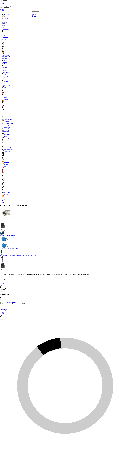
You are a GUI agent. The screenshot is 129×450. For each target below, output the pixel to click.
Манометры (5, 87)
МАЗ (11, 296)
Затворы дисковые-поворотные (6, 75)
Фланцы (5, 16)
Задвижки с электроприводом (6, 64)
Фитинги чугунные (6, 47)
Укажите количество (2, 289)
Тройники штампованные (6, 33)
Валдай (3, 296)
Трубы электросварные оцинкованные (7, 117)
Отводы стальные (5, 21)
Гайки (4, 179)
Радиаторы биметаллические (7, 194)
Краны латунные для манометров (7, 57)
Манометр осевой (5, 88)
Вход (2, 4)
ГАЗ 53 (4, 296)
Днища (4, 35)
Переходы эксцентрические (6, 29)
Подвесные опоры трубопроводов (8, 149)
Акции (2, 200)
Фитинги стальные (6, 45)
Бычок (10, 296)
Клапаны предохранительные (6, 69)
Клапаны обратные (5, 67)
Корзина (1, 8)
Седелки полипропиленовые (6, 129)
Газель (1, 296)
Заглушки (5, 39)
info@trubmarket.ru (2, 9)
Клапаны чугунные (5, 70)
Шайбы (4, 181)
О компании (3, 2)
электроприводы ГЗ (6, 99)
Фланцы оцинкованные (5, 18)
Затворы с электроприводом (6, 76)
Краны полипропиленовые (6, 130)
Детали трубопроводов (6, 14)
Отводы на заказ (5, 23)
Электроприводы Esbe (6, 101)
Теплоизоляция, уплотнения (7, 151)
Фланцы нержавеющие (5, 17)
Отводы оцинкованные (5, 22)
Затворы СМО (4, 77)
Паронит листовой (6, 166)
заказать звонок (2, 10)
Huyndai (15, 296)
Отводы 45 (4, 25)
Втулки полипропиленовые (6, 128)
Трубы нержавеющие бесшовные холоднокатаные (8, 122)
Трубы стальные (5, 112)
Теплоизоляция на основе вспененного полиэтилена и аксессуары (11, 153)
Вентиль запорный (6, 81)
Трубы (4, 110)
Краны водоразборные (5, 58)
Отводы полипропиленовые (6, 126)
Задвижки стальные (5, 62)
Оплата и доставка (4, 201)
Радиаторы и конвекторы (7, 192)
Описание (3, 270)
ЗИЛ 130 (6, 296)
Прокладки (5, 183)
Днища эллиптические (5, 36)
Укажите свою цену (2, 290)
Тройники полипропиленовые (6, 127)
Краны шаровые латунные (6, 54)
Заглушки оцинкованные (6, 40)
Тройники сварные (5, 32)
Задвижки (5, 60)
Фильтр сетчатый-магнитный (6, 85)
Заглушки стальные (5, 41)
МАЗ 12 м (19, 296)
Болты (4, 177)
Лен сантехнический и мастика (7, 168)
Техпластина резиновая (6, 164)
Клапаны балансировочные (6, 68)
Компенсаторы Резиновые (7, 140)
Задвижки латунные (5, 61)
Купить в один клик (5, 283)
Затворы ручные (5, 78)
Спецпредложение (4, 199)
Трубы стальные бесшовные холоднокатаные (8, 114)
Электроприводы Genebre (7, 95)
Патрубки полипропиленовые (6, 131)
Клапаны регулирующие (6, 71)
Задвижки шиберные (5, 63)
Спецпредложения (4, 1)
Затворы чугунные (5, 79)
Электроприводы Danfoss (7, 97)
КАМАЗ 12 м (21, 296)
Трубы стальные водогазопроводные (7, 113)
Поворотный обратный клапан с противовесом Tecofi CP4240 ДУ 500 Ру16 (9, 248)
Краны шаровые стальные (6, 55)
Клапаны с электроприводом (6, 72)
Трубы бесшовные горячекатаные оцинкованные (8, 119)
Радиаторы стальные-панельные (7, 196)
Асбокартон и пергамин (6, 162)
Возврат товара (26, 303)
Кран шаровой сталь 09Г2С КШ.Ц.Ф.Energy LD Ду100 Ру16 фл (7, 235)
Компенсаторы (5, 136)
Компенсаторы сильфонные (7, 138)
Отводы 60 (4, 24)
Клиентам (3, 3)
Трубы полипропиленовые (7, 125)
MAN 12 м (24, 296)
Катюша (8, 296)
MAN (17, 296)
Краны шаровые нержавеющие (6, 56)
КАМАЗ (13, 296)
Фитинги (5, 43)
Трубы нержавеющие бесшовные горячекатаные (8, 123)
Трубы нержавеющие (6, 121)
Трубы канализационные (7, 134)
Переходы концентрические (6, 28)
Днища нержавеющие (5, 37)
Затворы (5, 74)
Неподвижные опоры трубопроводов (8, 147)
